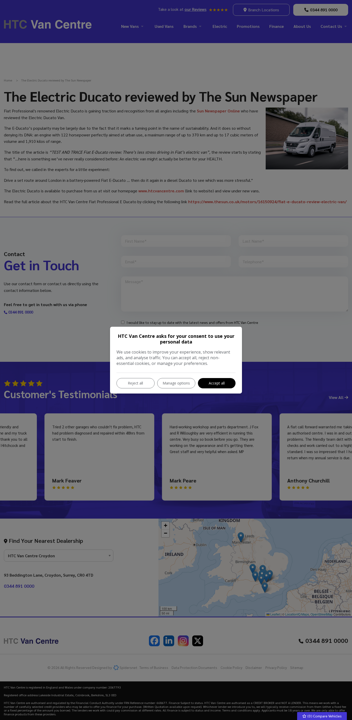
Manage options (176, 383)
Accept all (217, 383)
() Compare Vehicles (324, 716)
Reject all (135, 383)
